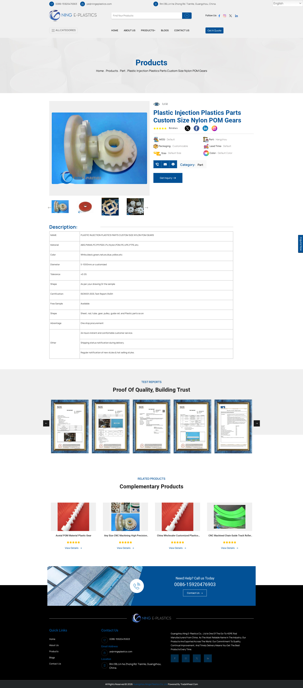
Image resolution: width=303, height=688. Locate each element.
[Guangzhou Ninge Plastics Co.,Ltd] (73, 15)
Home (52, 639)
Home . (101, 71)
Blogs (52, 657)
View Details (72, 548)
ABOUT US (129, 30)
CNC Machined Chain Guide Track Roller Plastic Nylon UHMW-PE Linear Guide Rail (230, 535)
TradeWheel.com (189, 684)
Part (200, 165)
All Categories (65, 30)
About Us (54, 645)
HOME (114, 30)
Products (112, 71)
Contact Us (193, 593)
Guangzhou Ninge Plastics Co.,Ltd (150, 684)
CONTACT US (181, 30)
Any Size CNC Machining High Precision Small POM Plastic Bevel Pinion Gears (125, 535)
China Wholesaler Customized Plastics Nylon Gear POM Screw (177, 535)
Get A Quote (214, 30)
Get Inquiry (166, 178)
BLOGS (165, 30)
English (278, 3)
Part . (123, 71)
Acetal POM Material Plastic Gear (73, 535)
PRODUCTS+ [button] (148, 30)
